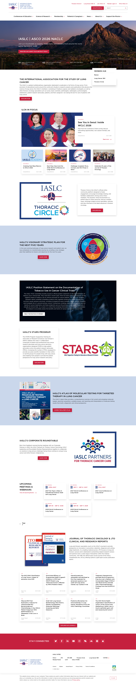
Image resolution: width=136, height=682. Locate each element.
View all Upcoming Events (27, 492)
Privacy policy (76, 680)
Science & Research (43, 16)
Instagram (79, 641)
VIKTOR (105, 657)
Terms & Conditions (90, 666)
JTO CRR (69, 657)
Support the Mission (113, 16)
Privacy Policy (79, 666)
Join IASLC (100, 3)
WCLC (54, 657)
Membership (58, 16)
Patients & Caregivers (74, 16)
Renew (96, 75)
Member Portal (57, 659)
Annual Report (69, 666)
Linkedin (67, 641)
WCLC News (122, 3)
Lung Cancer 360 (88, 3)
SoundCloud (91, 641)
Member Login (111, 3)
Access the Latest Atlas (62, 410)
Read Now (23, 51)
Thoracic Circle (76, 3)
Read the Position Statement (33, 314)
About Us (98, 16)
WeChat (85, 641)
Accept (113, 678)
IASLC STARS (75, 659)
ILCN (66, 659)
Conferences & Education (23, 16)
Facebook (62, 641)
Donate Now (97, 8)
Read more (106, 139)
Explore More (25, 98)
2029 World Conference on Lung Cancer (79, 510)
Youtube (73, 641)
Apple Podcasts (103, 641)
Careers (54, 666)
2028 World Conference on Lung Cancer (54, 510)
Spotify (97, 641)
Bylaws (61, 666)
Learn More (43, 257)
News (89, 16)
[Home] (21, 6)
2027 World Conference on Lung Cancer (79, 491)
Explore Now (97, 210)
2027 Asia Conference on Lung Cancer (103, 491)
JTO (62, 657)
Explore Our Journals (68, 625)
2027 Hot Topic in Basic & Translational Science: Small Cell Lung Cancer (54, 492)
